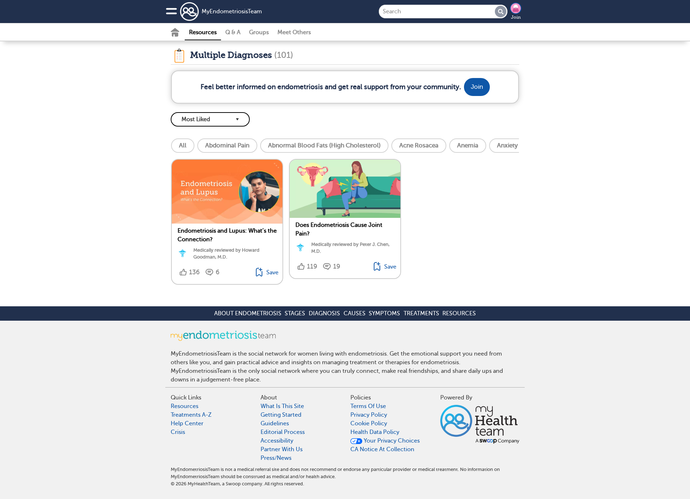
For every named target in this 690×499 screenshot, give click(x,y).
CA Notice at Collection (382, 449)
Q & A (232, 32)
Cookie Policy (368, 423)
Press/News (276, 458)
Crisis (178, 432)
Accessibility (277, 441)
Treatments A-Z (191, 415)
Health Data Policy (374, 432)
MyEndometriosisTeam (232, 11)
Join (516, 17)
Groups (259, 32)
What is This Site (282, 406)
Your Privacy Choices (391, 441)
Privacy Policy (368, 415)
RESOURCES (459, 313)
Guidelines (275, 423)
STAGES (295, 313)
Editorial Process (283, 432)
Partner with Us (282, 449)
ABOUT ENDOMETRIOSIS (247, 313)
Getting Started (281, 415)
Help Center (187, 423)
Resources (203, 32)
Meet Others (294, 32)
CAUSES (354, 313)
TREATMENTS (421, 313)
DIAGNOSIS (324, 313)
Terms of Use (368, 406)
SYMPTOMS (384, 313)
